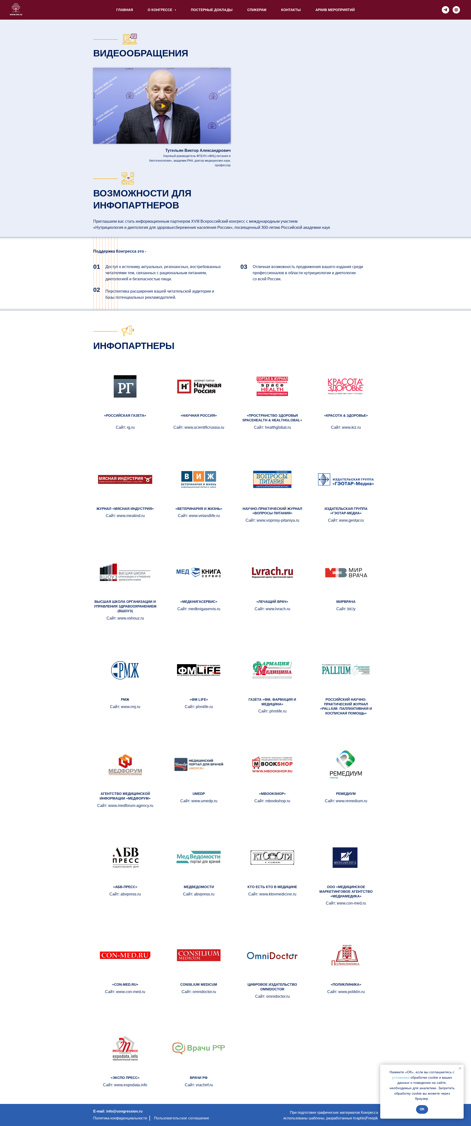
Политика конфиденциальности (120, 1118)
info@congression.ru (124, 1111)
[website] (456, 9)
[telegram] (445, 9)
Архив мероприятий (335, 10)
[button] (163, 106)
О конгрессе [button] (160, 10)
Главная (124, 10)
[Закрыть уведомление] (460, 1068)
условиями (400, 1077)
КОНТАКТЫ (291, 10)
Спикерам (256, 10)
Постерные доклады (212, 10)
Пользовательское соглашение (181, 1118)
